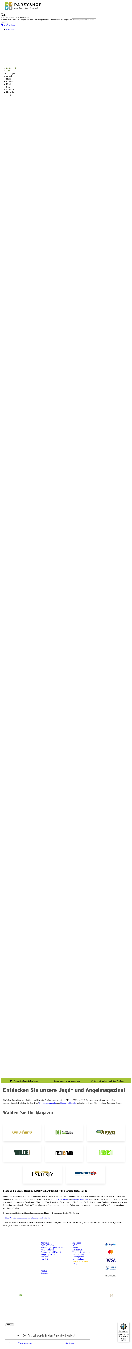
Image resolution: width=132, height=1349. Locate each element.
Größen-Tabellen (47, 1245)
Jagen (79, 1236)
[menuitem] (12, 68)
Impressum (76, 1243)
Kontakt (44, 1271)
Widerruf (76, 1247)
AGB (74, 1245)
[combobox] (84, 19)
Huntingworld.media (47, 1103)
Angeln (88, 1236)
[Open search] (2, 13)
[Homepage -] (23, 10)
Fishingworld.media (68, 1103)
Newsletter (45, 1259)
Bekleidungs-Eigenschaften (52, 1247)
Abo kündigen (78, 1259)
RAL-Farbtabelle (48, 1250)
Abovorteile (45, 1243)
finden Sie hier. (28, 1218)
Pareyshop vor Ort (48, 1254)
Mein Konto (11, 29)
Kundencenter (47, 1273)
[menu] (66, 81)
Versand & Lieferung (81, 1252)
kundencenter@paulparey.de (20, 1248)
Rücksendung (78, 1254)
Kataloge (44, 1257)
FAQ (74, 1264)
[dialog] (66, 1334)
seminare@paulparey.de (12, 1262)
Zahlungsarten (78, 1257)
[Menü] (127, 1323)
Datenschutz (77, 1250)
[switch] (123, 1339)
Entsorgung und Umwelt (51, 1252)
